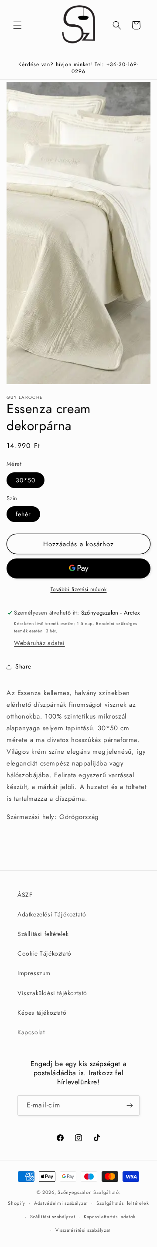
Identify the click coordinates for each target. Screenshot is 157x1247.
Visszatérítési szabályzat (83, 1230)
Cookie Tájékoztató (44, 953)
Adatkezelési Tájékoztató (51, 914)
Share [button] (23, 666)
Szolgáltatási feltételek (122, 1203)
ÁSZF (24, 894)
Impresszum (34, 973)
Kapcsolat (30, 1032)
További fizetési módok (79, 589)
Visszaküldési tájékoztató (52, 993)
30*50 (25, 480)
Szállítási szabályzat (52, 1216)
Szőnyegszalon (75, 1192)
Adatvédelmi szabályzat (61, 1203)
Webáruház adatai (39, 643)
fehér (23, 514)
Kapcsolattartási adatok (110, 1216)
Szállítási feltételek (43, 933)
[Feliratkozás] (129, 1105)
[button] (17, 25)
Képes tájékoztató (41, 1012)
